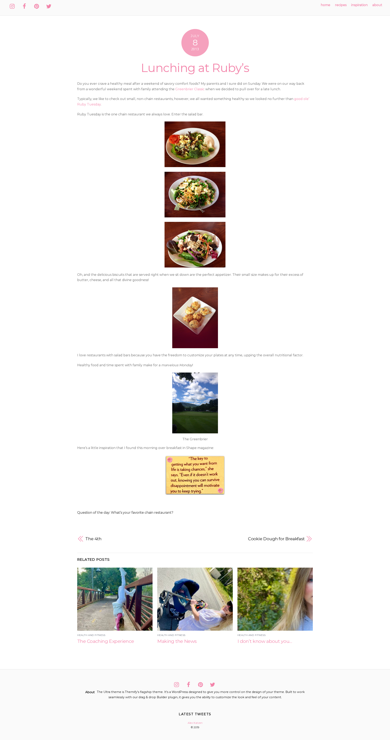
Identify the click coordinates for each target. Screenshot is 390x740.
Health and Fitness (91, 635)
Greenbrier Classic (190, 89)
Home (325, 5)
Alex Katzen (195, 722)
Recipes (341, 5)
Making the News (176, 641)
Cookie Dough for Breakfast (276, 538)
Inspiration (359, 5)
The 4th (93, 538)
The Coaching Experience (105, 641)
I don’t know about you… (264, 641)
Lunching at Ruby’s (195, 68)
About (377, 5)
